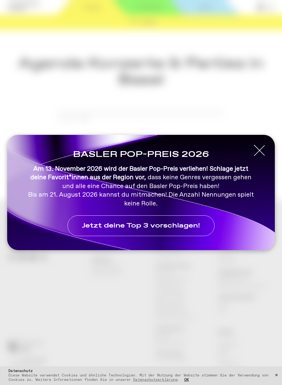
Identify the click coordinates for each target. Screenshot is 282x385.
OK (186, 380)
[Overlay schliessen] (259, 151)
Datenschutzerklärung (155, 379)
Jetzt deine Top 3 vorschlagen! (141, 225)
